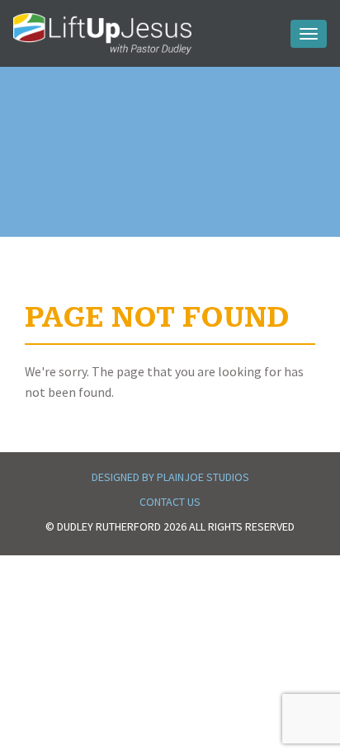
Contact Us (170, 501)
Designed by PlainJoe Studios (170, 477)
